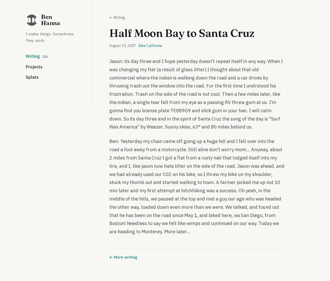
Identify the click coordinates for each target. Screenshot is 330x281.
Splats (32, 77)
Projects (34, 66)
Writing (37, 56)
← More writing (123, 257)
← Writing (117, 17)
